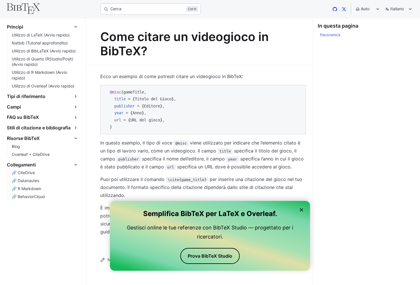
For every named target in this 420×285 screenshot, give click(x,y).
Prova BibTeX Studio (210, 256)
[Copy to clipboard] (298, 91)
